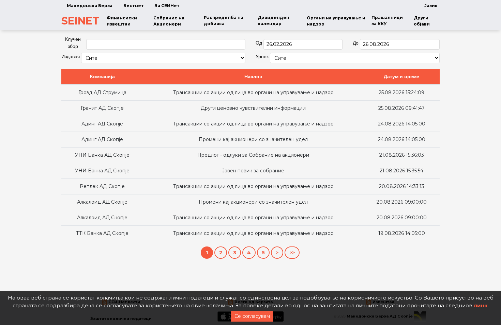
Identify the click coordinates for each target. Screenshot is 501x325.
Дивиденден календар (273, 20)
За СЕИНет (167, 5)
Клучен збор (73, 42)
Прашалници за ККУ (387, 20)
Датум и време (401, 76)
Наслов (253, 76)
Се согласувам (252, 316)
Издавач (70, 56)
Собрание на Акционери (168, 21)
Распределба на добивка (223, 20)
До (356, 43)
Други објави (422, 21)
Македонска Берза (89, 5)
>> (292, 253)
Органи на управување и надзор (336, 21)
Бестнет (133, 5)
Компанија (102, 76)
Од (259, 43)
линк (481, 305)
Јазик (431, 5)
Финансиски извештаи (122, 21)
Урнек (262, 56)
